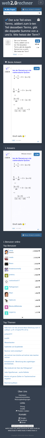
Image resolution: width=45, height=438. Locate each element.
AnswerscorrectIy (15, 268)
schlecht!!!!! (8, 334)
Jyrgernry (12, 312)
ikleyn (11, 293)
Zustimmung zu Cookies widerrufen (22, 426)
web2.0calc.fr (12, 430)
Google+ (23, 418)
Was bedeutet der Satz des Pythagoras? (18, 368)
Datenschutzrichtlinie (22, 397)
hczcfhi (6, 338)
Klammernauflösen (10, 383)
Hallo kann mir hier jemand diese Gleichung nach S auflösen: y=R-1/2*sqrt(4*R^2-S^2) (22, 328)
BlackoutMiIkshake (15, 306)
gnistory (12, 274)
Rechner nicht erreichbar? (13, 351)
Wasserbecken (9, 342)
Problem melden (23, 411)
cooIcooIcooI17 (14, 280)
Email (23, 422)
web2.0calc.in (22, 430)
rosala (11, 257)
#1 (38, 141)
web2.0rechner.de (23, 428)
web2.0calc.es (35, 428)
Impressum (22, 395)
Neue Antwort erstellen (32, 9)
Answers (10, 148)
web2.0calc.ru (32, 430)
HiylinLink (12, 300)
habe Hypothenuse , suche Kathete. (16, 372)
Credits (22, 409)
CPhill (11, 251)
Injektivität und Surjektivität (13, 347)
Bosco (11, 263)
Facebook (23, 420)
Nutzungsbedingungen (22, 399)
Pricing (22, 406)
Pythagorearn (13, 287)
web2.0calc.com (10, 428)
